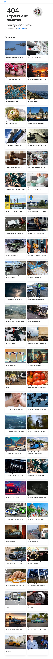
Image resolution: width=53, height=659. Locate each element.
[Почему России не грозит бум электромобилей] (15, 337)
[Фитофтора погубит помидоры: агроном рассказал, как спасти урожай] (37, 381)
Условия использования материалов (40, 658)
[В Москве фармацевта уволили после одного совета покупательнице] (37, 51)
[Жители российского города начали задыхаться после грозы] (15, 293)
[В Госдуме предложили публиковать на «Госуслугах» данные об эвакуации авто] (15, 513)
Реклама (13, 658)
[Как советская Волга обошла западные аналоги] (37, 557)
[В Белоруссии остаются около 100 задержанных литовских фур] (37, 73)
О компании (7, 658)
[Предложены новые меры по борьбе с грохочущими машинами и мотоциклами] (15, 491)
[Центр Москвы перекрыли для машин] (15, 601)
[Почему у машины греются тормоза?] (37, 601)
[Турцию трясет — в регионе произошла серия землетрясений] (37, 403)
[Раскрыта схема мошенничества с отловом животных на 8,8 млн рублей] (37, 337)
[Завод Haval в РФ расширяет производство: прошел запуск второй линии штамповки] (15, 469)
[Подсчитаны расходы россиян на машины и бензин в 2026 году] (37, 469)
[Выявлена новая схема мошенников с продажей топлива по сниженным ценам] (15, 183)
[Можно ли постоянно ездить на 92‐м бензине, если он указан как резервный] (37, 249)
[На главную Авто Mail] (8, 1)
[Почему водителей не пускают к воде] (15, 381)
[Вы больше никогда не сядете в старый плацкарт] (15, 535)
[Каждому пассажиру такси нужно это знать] (15, 645)
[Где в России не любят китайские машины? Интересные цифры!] (15, 557)
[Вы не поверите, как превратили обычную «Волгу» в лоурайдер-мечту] (37, 623)
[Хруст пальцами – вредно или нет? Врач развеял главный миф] (15, 403)
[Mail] (5, 1)
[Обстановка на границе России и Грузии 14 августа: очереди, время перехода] (15, 447)
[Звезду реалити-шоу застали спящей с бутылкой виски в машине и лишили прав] (37, 227)
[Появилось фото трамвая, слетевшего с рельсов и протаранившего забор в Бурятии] (37, 315)
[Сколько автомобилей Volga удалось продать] (15, 271)
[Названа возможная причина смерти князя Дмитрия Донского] (37, 425)
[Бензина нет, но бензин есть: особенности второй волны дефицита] (15, 205)
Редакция (30, 658)
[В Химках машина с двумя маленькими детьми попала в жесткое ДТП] (15, 227)
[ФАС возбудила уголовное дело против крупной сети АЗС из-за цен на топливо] (37, 205)
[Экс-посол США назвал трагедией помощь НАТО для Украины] (37, 579)
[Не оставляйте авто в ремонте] (37, 645)
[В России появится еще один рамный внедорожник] (15, 249)
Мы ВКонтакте (24, 658)
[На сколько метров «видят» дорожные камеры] (15, 359)
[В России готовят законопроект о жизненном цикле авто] (37, 271)
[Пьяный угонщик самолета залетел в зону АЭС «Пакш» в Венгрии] (15, 51)
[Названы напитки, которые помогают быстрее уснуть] (37, 183)
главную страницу (21, 28)
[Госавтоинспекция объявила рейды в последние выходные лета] (37, 293)
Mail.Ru (2, 658)
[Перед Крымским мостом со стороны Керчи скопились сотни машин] (15, 315)
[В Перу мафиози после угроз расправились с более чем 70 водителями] (37, 161)
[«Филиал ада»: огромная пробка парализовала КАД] (37, 535)
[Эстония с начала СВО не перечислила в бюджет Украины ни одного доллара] (15, 139)
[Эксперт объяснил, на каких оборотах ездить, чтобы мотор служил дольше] (37, 491)
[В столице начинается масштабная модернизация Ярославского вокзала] (37, 117)
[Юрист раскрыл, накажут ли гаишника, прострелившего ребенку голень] (15, 161)
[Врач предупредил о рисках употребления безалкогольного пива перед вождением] (15, 579)
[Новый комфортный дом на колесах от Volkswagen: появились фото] (37, 447)
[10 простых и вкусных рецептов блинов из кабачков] (15, 117)
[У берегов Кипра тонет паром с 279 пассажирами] (37, 95)
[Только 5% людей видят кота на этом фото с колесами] (15, 95)
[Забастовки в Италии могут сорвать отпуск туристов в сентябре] (37, 513)
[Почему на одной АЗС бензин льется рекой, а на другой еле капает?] (37, 359)
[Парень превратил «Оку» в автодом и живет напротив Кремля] (15, 623)
